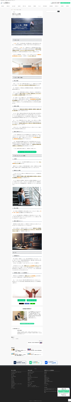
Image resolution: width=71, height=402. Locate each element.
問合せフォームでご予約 (64, 391)
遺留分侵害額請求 (13, 376)
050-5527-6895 (56, 2)
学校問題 (17, 338)
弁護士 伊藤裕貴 (19, 330)
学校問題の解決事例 (21, 300)
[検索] (58, 11)
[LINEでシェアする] (32, 303)
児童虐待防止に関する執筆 (32, 300)
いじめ (13, 338)
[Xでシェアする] (21, 303)
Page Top (35, 368)
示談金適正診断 (13, 373)
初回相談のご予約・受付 (65, 2)
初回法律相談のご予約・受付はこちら (27, 323)
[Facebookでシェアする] (27, 303)
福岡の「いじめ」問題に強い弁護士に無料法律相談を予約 (27, 151)
